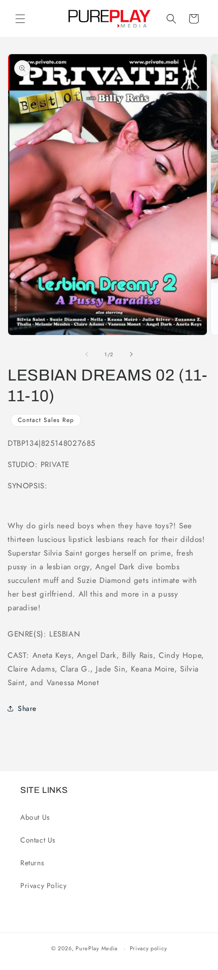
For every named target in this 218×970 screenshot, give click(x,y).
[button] (20, 19)
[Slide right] (131, 354)
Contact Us (38, 840)
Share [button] (27, 708)
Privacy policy (148, 948)
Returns (32, 863)
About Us (35, 817)
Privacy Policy (43, 885)
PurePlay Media (97, 948)
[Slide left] (87, 354)
